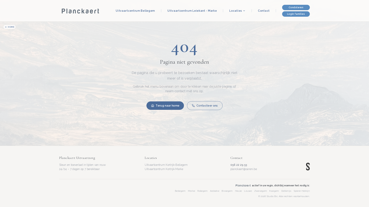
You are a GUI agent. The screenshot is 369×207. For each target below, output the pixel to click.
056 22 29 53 (238, 164)
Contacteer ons (207, 105)
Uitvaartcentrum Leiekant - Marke (192, 10)
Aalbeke (214, 191)
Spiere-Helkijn (302, 191)
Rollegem (202, 191)
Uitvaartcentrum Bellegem (135, 10)
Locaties (235, 10)
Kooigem (274, 191)
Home (11, 27)
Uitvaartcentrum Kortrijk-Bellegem (166, 164)
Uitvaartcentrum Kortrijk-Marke (164, 169)
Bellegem (180, 191)
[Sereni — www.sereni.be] (308, 166)
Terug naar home (167, 105)
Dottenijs (286, 191)
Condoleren (296, 7)
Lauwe (248, 191)
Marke (191, 191)
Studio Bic (272, 196)
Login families (296, 14)
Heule (238, 191)
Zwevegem (260, 191)
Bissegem (227, 191)
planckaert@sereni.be (243, 169)
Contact (264, 10)
